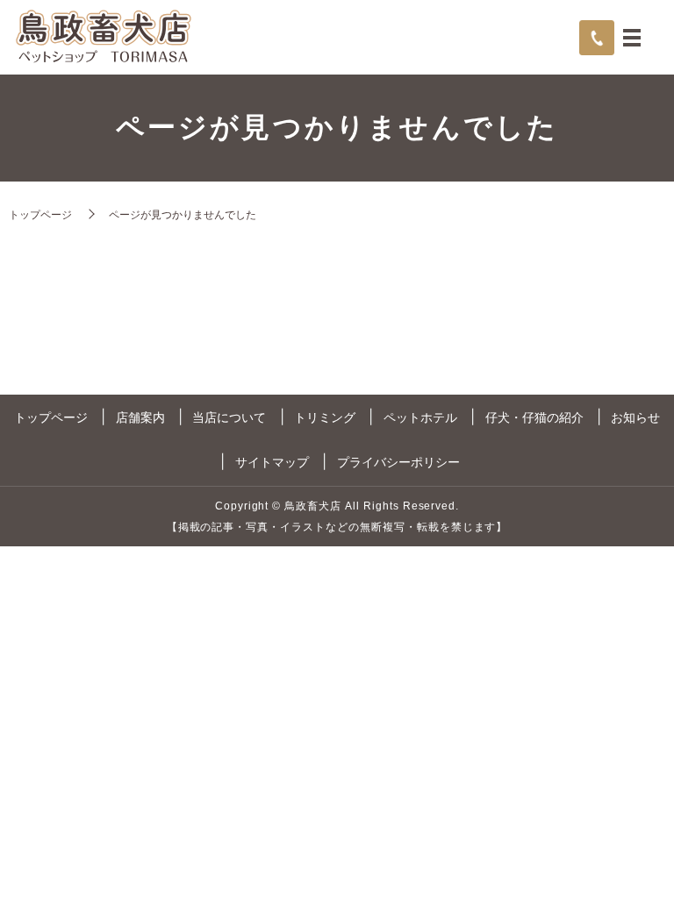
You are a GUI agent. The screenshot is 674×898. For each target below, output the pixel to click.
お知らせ (635, 417)
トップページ (40, 214)
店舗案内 (140, 417)
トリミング (324, 417)
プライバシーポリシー (398, 462)
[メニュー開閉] (632, 37)
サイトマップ (272, 462)
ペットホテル (420, 417)
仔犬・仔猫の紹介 (534, 417)
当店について (229, 417)
